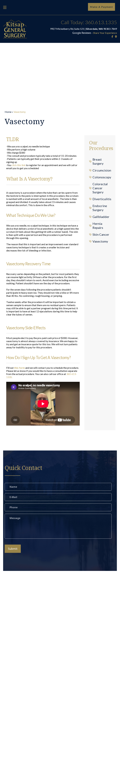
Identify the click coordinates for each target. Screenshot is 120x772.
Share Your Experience (105, 32)
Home (8, 111)
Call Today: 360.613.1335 (89, 22)
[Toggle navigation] (5, 8)
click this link (18, 165)
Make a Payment (101, 6)
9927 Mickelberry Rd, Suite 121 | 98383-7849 (83, 28)
